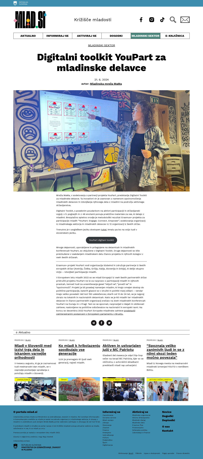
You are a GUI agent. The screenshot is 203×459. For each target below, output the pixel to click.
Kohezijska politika (139, 430)
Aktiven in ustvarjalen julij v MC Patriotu (122, 347)
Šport (64, 380)
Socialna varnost (109, 418)
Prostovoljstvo (137, 428)
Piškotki (138, 453)
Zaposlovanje (23, 380)
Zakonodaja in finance (141, 433)
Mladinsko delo (138, 423)
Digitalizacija (108, 445)
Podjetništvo (107, 440)
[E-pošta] (185, 20)
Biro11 (131, 453)
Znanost (106, 428)
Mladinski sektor (145, 36)
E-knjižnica (174, 35)
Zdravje (106, 423)
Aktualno (29, 36)
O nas (166, 426)
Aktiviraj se (87, 36)
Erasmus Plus (137, 425)
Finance (106, 430)
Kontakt (167, 430)
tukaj (103, 229)
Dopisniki (168, 420)
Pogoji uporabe (168, 453)
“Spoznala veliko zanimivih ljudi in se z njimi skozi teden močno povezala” (165, 351)
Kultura (106, 438)
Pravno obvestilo (183, 453)
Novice (167, 412)
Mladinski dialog (138, 420)
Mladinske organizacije (141, 415)
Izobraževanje (108, 435)
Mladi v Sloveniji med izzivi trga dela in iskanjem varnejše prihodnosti (33, 351)
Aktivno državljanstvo (160, 380)
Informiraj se (57, 36)
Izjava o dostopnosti (152, 453)
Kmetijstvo (107, 433)
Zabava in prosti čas (114, 380)
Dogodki (116, 35)
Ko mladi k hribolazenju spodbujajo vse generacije (79, 349)
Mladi (28, 340)
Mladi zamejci (108, 420)
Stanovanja (107, 425)
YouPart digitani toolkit (101, 240)
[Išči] (173, 20)
